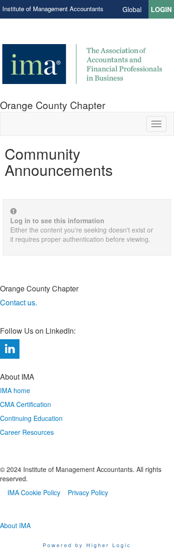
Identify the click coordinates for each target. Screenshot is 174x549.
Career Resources (27, 432)
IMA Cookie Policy (33, 492)
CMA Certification (25, 404)
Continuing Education (31, 418)
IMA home (15, 390)
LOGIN (161, 9)
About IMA (15, 525)
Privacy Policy (88, 492)
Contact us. (19, 302)
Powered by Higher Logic (87, 545)
